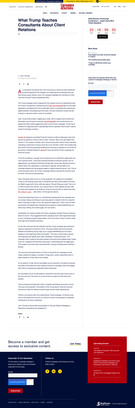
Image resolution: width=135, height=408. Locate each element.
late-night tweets (55, 105)
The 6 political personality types (99, 60)
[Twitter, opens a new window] (60, 371)
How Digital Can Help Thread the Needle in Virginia (102, 56)
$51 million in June (24, 192)
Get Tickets (102, 37)
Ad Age (20, 137)
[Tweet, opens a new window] (23, 84)
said (42, 150)
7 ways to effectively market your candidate (99, 64)
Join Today (75, 343)
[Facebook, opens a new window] (19, 84)
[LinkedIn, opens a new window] (28, 84)
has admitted (48, 121)
